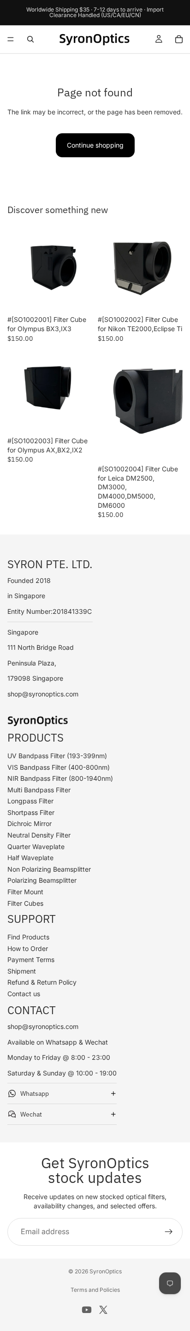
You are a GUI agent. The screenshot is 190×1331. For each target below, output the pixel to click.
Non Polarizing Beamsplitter (49, 869)
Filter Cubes (25, 903)
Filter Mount (25, 892)
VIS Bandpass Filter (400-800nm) (58, 767)
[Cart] (179, 39)
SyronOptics (105, 1271)
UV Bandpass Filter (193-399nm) (57, 756)
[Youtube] (86, 1309)
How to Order (27, 948)
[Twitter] (103, 1309)
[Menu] (10, 39)
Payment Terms (30, 959)
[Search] (30, 39)
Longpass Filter (30, 801)
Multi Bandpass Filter (39, 789)
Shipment (21, 970)
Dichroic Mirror (29, 823)
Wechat (31, 1114)
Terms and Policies (95, 1289)
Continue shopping (95, 145)
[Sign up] (168, 1232)
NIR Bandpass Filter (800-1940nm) (60, 778)
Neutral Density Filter (39, 835)
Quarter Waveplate (36, 846)
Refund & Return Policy (42, 982)
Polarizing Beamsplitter (42, 880)
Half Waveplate (30, 858)
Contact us (23, 994)
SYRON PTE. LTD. (50, 563)
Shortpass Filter (30, 812)
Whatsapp (34, 1093)
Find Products (28, 937)
